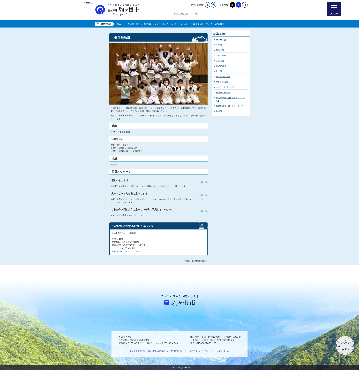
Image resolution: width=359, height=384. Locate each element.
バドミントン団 (223, 76)
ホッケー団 (221, 55)
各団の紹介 (205, 24)
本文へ (89, 3)
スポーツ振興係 (161, 24)
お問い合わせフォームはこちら (125, 251)
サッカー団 (221, 39)
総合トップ (122, 24)
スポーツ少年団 (190, 24)
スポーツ (176, 24)
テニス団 (220, 61)
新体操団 (220, 50)
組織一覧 (134, 24)
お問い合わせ (223, 351)
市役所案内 (176, 351)
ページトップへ (345, 345)
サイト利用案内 (137, 351)
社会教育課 (146, 24)
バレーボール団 (223, 92)
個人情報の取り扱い (158, 351)
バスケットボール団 (225, 87)
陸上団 (219, 71)
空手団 (219, 45)
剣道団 (219, 111)
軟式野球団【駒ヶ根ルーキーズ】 (230, 106)
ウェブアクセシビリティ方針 (199, 351)
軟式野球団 (221, 66)
